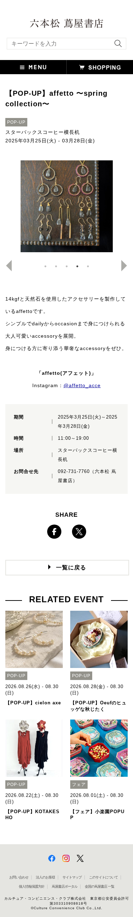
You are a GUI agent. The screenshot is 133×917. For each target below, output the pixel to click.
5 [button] (88, 266)
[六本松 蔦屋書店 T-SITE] (66, 22)
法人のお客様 (45, 877)
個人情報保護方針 (31, 886)
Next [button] (127, 265)
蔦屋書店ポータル (64, 886)
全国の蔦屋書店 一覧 (99, 886)
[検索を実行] (116, 46)
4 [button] (77, 266)
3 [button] (66, 266)
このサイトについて (103, 877)
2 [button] (56, 266)
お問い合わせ (18, 877)
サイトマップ (72, 877)
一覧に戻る (71, 567)
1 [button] (45, 266)
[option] (66, 206)
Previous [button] (6, 265)
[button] (33, 67)
